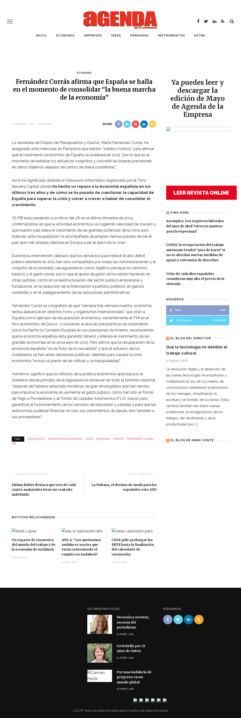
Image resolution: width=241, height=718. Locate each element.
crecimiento (36, 439)
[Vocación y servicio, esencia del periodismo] (99, 624)
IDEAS (116, 35)
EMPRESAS (93, 35)
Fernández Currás (140, 439)
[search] (232, 21)
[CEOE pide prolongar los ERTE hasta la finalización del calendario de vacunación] (132, 531)
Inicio (41, 35)
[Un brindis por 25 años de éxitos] (99, 652)
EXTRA (199, 35)
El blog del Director (190, 338)
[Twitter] (206, 21)
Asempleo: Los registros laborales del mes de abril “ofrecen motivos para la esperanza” (195, 226)
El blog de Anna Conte (192, 440)
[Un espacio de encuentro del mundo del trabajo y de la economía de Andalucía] (24, 531)
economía (103, 439)
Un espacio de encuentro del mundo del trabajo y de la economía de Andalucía (34, 545)
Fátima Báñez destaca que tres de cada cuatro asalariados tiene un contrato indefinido (44, 490)
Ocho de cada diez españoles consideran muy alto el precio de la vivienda (195, 279)
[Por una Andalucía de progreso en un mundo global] (99, 675)
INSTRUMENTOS (171, 35)
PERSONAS (139, 35)
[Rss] (223, 21)
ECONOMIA (65, 35)
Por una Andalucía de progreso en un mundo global (134, 677)
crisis (89, 439)
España (118, 439)
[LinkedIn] (214, 21)
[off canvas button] (10, 21)
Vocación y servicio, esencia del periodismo (133, 622)
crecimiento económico (65, 439)
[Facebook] (198, 21)
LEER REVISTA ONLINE (201, 193)
